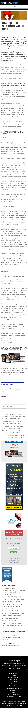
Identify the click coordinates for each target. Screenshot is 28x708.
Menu (15, 6)
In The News (13, 681)
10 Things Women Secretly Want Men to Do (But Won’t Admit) (13, 614)
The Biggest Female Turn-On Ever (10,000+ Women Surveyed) (13, 427)
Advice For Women (13, 677)
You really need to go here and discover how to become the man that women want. (12, 382)
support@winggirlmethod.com (10, 645)
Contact (13, 692)
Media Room (13, 679)
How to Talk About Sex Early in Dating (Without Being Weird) (12, 422)
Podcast (13, 675)
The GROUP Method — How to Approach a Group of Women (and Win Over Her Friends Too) (13, 416)
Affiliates (13, 684)
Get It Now (14, 458)
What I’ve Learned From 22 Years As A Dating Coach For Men (13, 432)
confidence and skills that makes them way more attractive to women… (13, 86)
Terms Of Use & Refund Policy (13, 688)
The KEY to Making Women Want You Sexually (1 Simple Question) (13, 436)
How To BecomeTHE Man (14, 446)
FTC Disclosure (13, 690)
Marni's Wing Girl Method (9, 2)
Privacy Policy (13, 686)
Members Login (13, 673)
